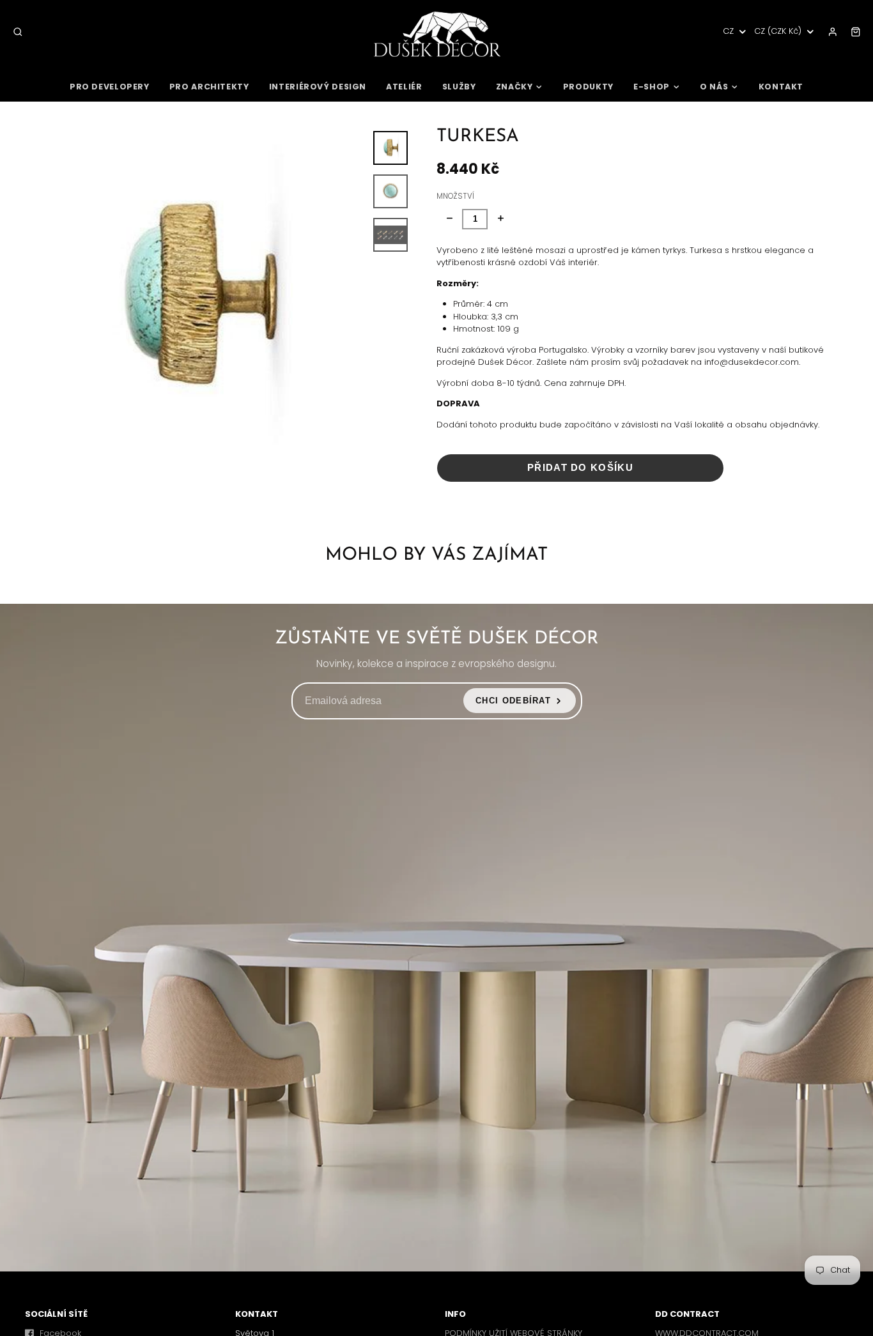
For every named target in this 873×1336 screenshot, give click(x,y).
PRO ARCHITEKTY (209, 86)
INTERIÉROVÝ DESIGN (317, 86)
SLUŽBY (459, 86)
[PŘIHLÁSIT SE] (833, 32)
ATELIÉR (404, 86)
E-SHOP (651, 86)
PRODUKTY (588, 86)
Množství (455, 196)
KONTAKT (781, 86)
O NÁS (714, 86)
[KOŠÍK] (856, 32)
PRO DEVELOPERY (110, 86)
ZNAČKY (514, 86)
